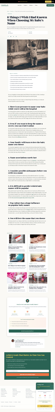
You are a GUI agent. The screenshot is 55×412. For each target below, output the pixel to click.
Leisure (31, 263)
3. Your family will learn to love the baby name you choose (21, 79)
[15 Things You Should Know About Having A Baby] (38, 238)
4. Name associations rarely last (16, 81)
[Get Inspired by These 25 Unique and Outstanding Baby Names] (38, 258)
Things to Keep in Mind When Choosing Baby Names (15, 247)
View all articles (17, 346)
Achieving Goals (3, 396)
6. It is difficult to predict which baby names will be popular (21, 85)
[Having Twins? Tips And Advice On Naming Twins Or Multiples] (38, 277)
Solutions (30, 5)
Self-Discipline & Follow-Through (31, 391)
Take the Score (50, 5)
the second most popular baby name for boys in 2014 (23, 197)
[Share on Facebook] (8, 36)
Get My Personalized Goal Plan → (27, 330)
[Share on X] (13, 36)
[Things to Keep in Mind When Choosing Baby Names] (17, 238)
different (20, 137)
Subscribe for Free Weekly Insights (27, 374)
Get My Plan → (48, 1)
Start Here (19, 5)
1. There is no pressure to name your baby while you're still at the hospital (24, 75)
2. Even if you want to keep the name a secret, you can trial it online (23, 77)
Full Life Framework (4, 393)
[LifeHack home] (5, 5)
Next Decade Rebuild (29, 396)
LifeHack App (15, 390)
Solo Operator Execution (30, 397)
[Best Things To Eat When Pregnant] (17, 258)
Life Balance (3, 394)
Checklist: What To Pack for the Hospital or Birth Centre (16, 287)
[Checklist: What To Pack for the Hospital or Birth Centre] (17, 277)
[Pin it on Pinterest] (11, 36)
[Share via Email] (16, 36)
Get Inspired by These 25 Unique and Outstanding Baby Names (37, 266)
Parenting (11, 11)
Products (25, 5)
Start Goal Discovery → (44, 406)
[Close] (53, 1)
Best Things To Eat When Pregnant (16, 265)
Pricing (36, 5)
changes (28, 209)
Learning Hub (15, 394)
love (23, 152)
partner (15, 115)
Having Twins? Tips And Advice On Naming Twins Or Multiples (37, 287)
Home (8, 11)
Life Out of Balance (29, 394)
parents (34, 160)
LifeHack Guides (3, 390)
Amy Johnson (10, 33)
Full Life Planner (15, 393)
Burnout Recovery (28, 390)
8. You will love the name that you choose (17, 89)
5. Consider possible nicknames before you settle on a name (21, 83)
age (32, 194)
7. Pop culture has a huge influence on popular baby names (21, 87)
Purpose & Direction (29, 393)
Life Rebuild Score (4, 391)
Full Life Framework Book (17, 391)
